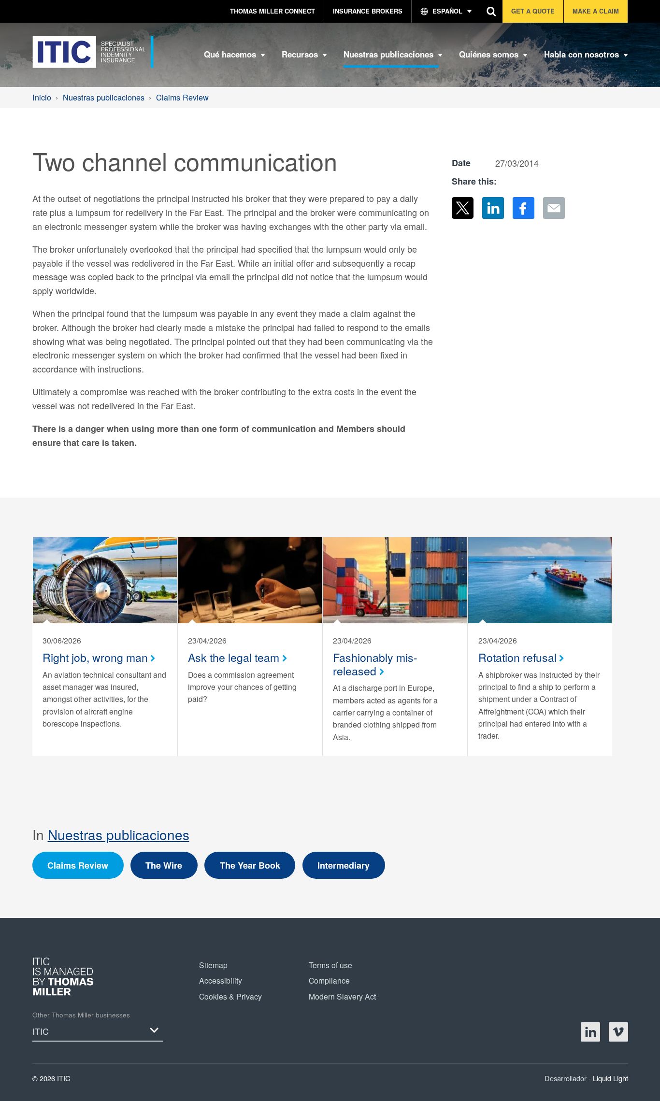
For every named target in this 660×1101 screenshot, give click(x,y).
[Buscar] (491, 11)
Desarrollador (566, 1078)
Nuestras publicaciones (118, 834)
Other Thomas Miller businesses (81, 1014)
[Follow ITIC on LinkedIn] (590, 1032)
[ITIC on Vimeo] (618, 1032)
